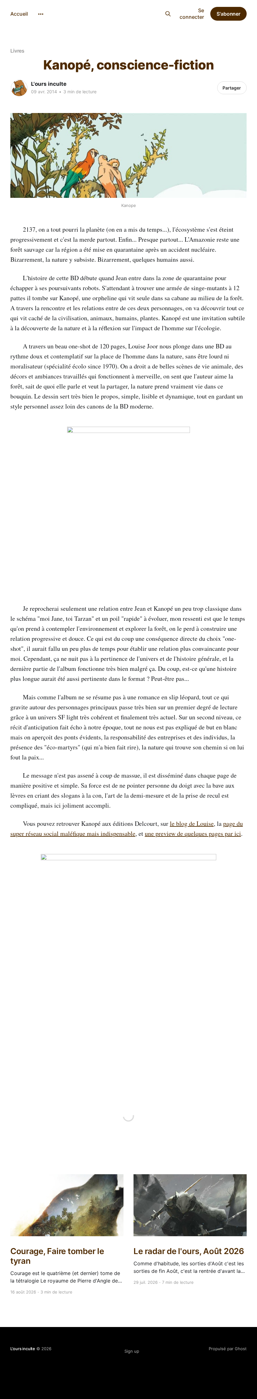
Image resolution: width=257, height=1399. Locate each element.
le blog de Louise (192, 823)
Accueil (19, 14)
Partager (232, 87)
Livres (17, 51)
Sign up (131, 1351)
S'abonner (228, 14)
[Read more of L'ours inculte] (19, 88)
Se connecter (192, 13)
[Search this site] (167, 14)
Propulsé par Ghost (228, 1348)
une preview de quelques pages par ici (193, 833)
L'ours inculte (125, 13)
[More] (40, 14)
